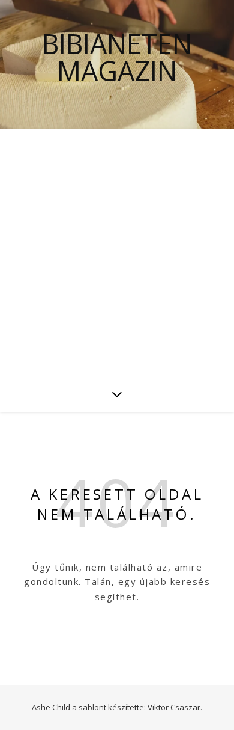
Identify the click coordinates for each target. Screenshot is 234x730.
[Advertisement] (117, 252)
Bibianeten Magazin (117, 57)
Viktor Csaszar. (175, 707)
